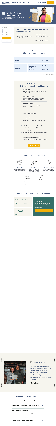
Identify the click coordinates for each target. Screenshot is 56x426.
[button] (15, 3)
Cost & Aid (31, 2)
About (20, 2)
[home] (6, 3)
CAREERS (44, 2)
